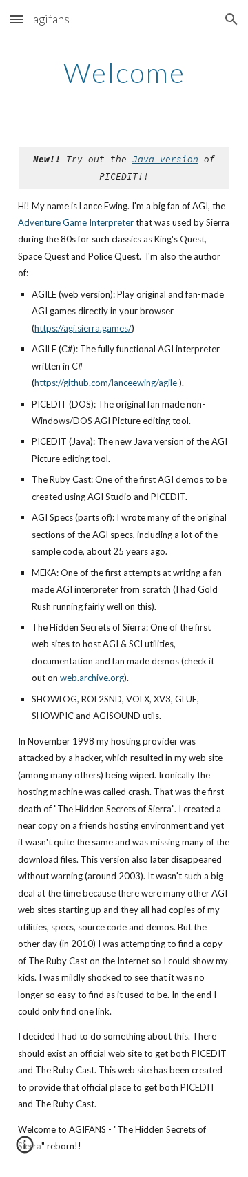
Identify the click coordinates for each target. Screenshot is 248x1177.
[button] (16, 19)
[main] (124, 72)
